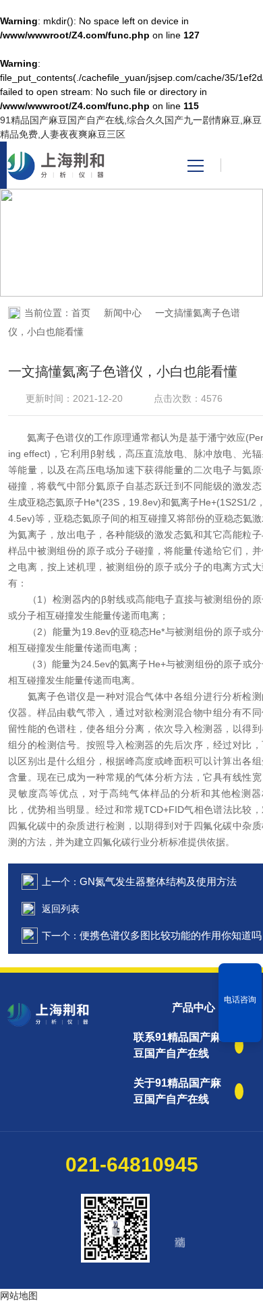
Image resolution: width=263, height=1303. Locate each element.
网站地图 (19, 1295)
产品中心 (193, 1007)
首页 (80, 312)
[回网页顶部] (240, 1027)
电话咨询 (240, 999)
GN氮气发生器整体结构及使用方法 (158, 881)
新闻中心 (123, 312)
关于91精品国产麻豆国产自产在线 (177, 1091)
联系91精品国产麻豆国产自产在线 (177, 1045)
